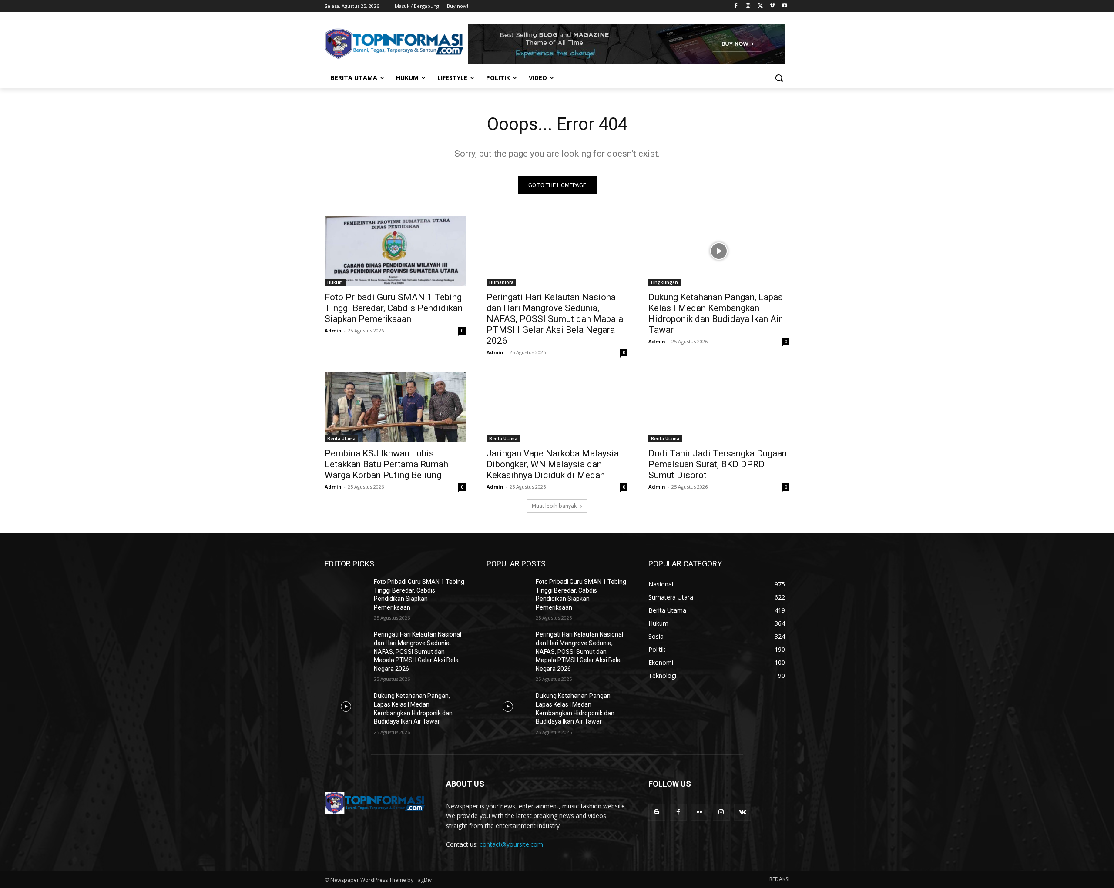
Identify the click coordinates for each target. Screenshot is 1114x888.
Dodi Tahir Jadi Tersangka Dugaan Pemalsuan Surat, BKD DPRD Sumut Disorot (717, 464)
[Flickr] (699, 812)
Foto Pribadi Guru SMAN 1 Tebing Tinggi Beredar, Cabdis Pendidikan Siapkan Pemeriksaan (394, 308)
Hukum (335, 282)
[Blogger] (656, 812)
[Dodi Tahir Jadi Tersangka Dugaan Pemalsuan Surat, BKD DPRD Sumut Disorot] (718, 407)
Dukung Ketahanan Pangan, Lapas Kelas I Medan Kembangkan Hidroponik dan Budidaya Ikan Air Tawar (715, 313)
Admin (333, 330)
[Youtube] (784, 6)
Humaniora (501, 282)
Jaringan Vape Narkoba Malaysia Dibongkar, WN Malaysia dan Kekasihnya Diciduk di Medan (553, 464)
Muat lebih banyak (554, 505)
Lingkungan (664, 282)
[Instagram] (748, 6)
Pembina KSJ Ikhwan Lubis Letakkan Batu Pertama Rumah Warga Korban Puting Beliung (386, 464)
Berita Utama (341, 439)
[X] (760, 6)
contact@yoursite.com (511, 844)
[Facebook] (736, 6)
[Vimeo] (772, 6)
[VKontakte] (742, 812)
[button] (778, 77)
